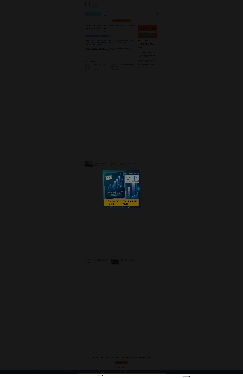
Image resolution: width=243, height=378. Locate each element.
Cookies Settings (186, 376)
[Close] (241, 376)
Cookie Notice (100, 375)
